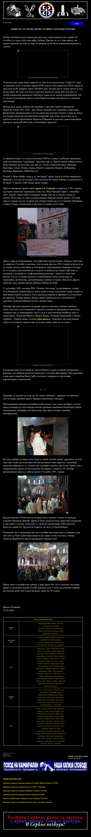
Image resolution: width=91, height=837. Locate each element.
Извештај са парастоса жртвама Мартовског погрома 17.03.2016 (25, 791)
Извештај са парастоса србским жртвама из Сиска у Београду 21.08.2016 (27, 802)
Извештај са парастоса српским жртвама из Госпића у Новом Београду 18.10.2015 (30, 783)
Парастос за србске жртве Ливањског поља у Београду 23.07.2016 (25, 798)
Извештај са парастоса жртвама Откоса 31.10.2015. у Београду (24, 787)
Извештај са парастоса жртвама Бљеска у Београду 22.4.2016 (24, 794)
